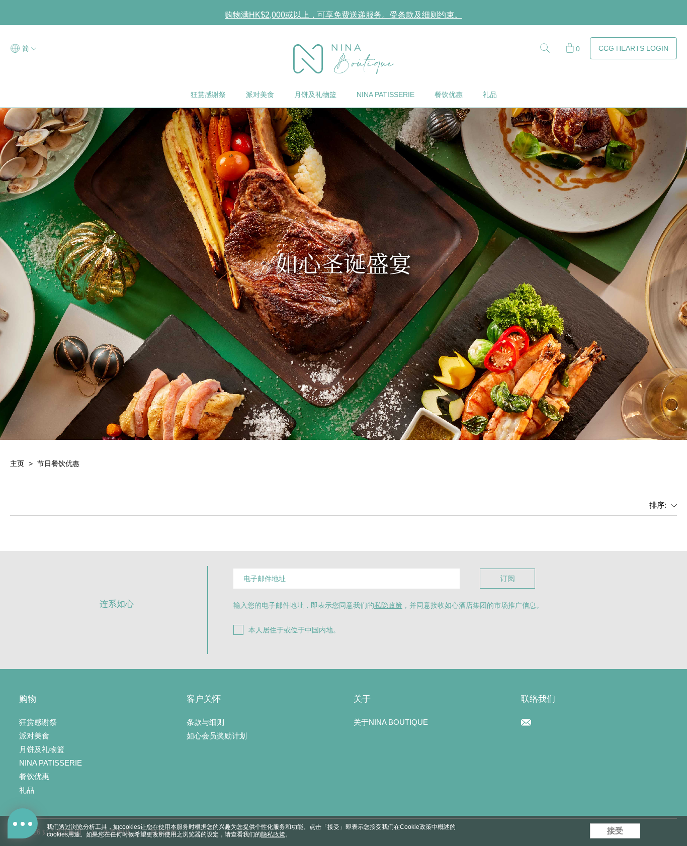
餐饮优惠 (449, 94)
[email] (526, 723)
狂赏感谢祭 (208, 94)
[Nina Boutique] (343, 49)
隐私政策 (273, 834)
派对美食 (260, 94)
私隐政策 (388, 605)
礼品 (490, 94)
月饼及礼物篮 (315, 94)
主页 (17, 463)
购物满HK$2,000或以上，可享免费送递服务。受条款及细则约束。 (343, 15)
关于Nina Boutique (391, 722)
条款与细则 (205, 722)
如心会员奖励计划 (217, 735)
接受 (615, 830)
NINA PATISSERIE (385, 94)
